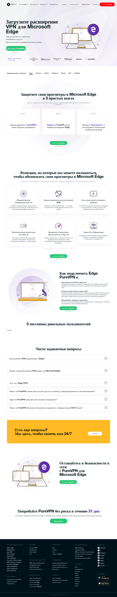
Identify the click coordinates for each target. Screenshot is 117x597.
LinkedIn (102, 565)
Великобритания (79, 569)
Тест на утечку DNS (34, 582)
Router (63, 73)
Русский (95, 4)
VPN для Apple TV (11, 570)
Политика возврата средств (58, 565)
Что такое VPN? (33, 547)
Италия (76, 585)
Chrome (38, 73)
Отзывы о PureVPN (57, 554)
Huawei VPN (10, 556)
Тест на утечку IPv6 (34, 584)
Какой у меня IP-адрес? (35, 578)
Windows (55, 73)
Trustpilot (9, 330)
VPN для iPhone (11, 554)
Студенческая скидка (12, 581)
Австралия (77, 571)
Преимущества (33, 550)
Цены (53, 547)
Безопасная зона (74, 4)
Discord (102, 563)
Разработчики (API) (79, 550)
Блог (31, 554)
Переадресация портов (35, 565)
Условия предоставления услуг (59, 567)
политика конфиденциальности (59, 563)
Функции (54, 550)
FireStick (77, 73)
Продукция (43, 4)
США (76, 567)
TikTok (102, 560)
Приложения (33, 4)
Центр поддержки (56, 578)
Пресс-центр (55, 569)
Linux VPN (9, 552)
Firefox (46, 73)
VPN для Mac (10, 547)
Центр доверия (33, 552)
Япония (77, 583)
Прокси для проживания (35, 569)
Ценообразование (54, 4)
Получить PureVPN (16, 48)
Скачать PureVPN (107, 4)
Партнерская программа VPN (14, 579)
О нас (53, 552)
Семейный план (11, 583)
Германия (77, 577)
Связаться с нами (56, 582)
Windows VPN (10, 550)
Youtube (102, 555)
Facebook (102, 547)
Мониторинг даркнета (35, 580)
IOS (70, 73)
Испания (77, 579)
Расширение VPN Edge (12, 564)
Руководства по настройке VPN (59, 580)
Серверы (64, 4)
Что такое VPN (22, 4)
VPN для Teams (79, 547)
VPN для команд (86, 4)
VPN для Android (11, 558)
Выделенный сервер (34, 567)
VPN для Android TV (12, 566)
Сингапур (77, 581)
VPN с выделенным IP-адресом (37, 563)
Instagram (102, 553)
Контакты (95, 433)
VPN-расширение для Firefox (14, 562)
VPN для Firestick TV (12, 568)
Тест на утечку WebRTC (36, 586)
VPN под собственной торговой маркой (84, 552)
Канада (76, 573)
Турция (76, 575)
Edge (31, 73)
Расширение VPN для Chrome (14, 560)
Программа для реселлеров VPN (82, 558)
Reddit (102, 558)
